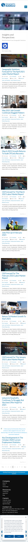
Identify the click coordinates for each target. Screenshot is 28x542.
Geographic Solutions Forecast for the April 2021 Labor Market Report (13, 71)
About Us (5, 483)
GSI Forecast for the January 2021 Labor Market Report (14, 358)
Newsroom (5, 493)
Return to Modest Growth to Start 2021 (14, 317)
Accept (9, 536)
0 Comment (13, 76)
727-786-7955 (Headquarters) (11, 510)
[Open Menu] (25, 7)
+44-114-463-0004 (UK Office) (11, 512)
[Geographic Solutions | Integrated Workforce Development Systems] (8, 4)
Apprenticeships (6, 503)
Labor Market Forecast (15, 80)
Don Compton (5, 78)
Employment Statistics (15, 119)
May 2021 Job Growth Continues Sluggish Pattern (13, 111)
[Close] (25, 517)
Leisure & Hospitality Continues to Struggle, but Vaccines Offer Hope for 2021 (13, 401)
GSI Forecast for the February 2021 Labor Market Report (13, 275)
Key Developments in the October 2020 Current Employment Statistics (12, 439)
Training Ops (5, 491)
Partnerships (5, 486)
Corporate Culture (7, 500)
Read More (22, 91)
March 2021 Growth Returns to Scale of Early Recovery (13, 152)
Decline (19, 536)
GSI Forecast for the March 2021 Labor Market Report (13, 193)
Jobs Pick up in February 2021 (12, 233)
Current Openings (7, 502)
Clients (4, 485)
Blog (4, 495)
